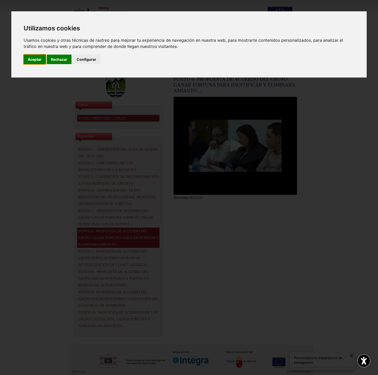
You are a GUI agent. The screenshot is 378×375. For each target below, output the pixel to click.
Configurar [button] (86, 59)
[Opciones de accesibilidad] (363, 360)
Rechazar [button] (59, 59)
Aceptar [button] (35, 59)
